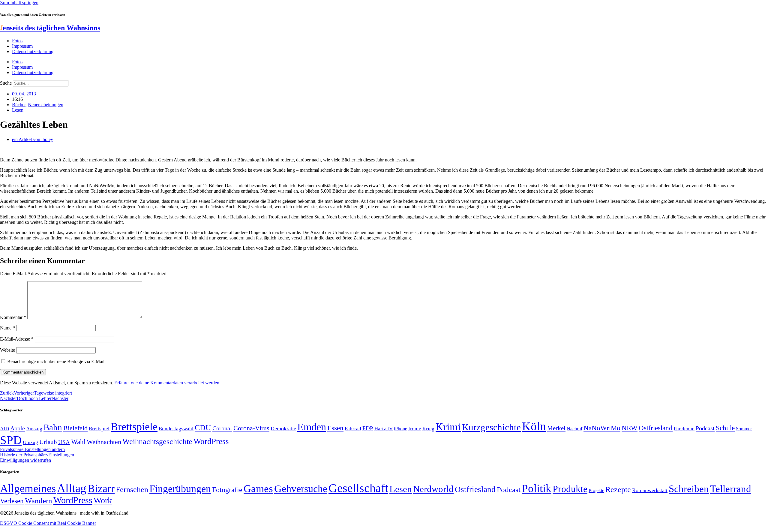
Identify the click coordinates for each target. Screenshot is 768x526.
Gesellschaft (358, 488)
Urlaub (48, 442)
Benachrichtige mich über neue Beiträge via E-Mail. (56, 361)
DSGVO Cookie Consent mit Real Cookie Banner (48, 523)
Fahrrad (353, 428)
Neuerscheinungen (45, 104)
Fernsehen (132, 489)
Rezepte (618, 489)
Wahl (78, 442)
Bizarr (101, 488)
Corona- (222, 428)
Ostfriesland (656, 428)
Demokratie (283, 428)
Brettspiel (99, 428)
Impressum (22, 46)
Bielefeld (75, 428)
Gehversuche (300, 488)
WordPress (211, 441)
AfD (4, 428)
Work (103, 500)
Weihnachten (104, 442)
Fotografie (227, 490)
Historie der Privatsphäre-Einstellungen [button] (37, 454)
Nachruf (574, 428)
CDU (203, 427)
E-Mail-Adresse (17, 338)
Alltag (71, 488)
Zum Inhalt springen (19, 2)
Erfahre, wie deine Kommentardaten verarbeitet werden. (167, 382)
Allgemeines (28, 488)
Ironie (414, 428)
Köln (534, 426)
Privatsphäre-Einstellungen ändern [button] (32, 449)
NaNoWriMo (602, 428)
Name (7, 327)
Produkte (570, 488)
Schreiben (689, 488)
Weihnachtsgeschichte (157, 441)
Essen (335, 428)
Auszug (34, 428)
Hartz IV (383, 428)
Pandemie (684, 428)
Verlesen (12, 501)
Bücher (19, 104)
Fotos (17, 40)
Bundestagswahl (176, 428)
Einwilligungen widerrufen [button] (25, 460)
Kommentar (13, 317)
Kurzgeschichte (491, 427)
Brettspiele (134, 427)
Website (7, 350)
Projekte (596, 490)
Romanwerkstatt (650, 490)
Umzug (30, 442)
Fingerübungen (180, 488)
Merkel (556, 428)
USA (64, 442)
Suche (6, 83)
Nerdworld (433, 489)
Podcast (705, 428)
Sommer (744, 428)
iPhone (400, 428)
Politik (536, 488)
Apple (17, 428)
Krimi (448, 427)
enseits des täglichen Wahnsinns (50, 28)
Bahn (53, 427)
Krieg (428, 428)
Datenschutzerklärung (32, 51)
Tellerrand (730, 488)
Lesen (17, 110)
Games (258, 488)
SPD (11, 440)
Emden (311, 426)
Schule (725, 428)
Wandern (38, 501)
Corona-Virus (251, 428)
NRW (630, 428)
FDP (367, 428)
